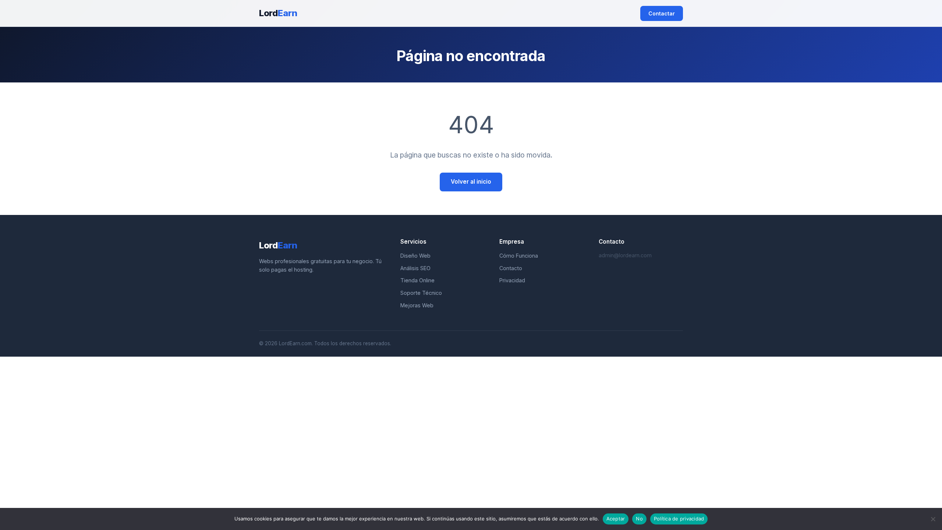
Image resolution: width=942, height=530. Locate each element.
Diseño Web (415, 255)
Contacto (510, 268)
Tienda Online (417, 280)
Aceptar (615, 519)
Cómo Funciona (518, 255)
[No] (932, 519)
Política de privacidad (679, 519)
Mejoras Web (416, 305)
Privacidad (512, 280)
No (639, 519)
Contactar (661, 13)
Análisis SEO (415, 268)
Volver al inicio (471, 181)
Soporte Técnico (421, 293)
